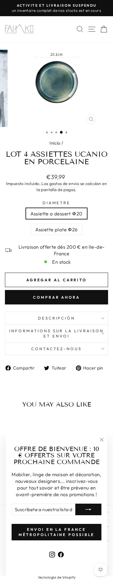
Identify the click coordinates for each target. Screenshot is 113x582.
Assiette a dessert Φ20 (56, 213)
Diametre (57, 202)
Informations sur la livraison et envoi (56, 333)
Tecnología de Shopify (57, 577)
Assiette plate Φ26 (56, 229)
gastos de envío (64, 183)
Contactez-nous (56, 348)
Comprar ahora (56, 297)
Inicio (55, 143)
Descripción (56, 318)
